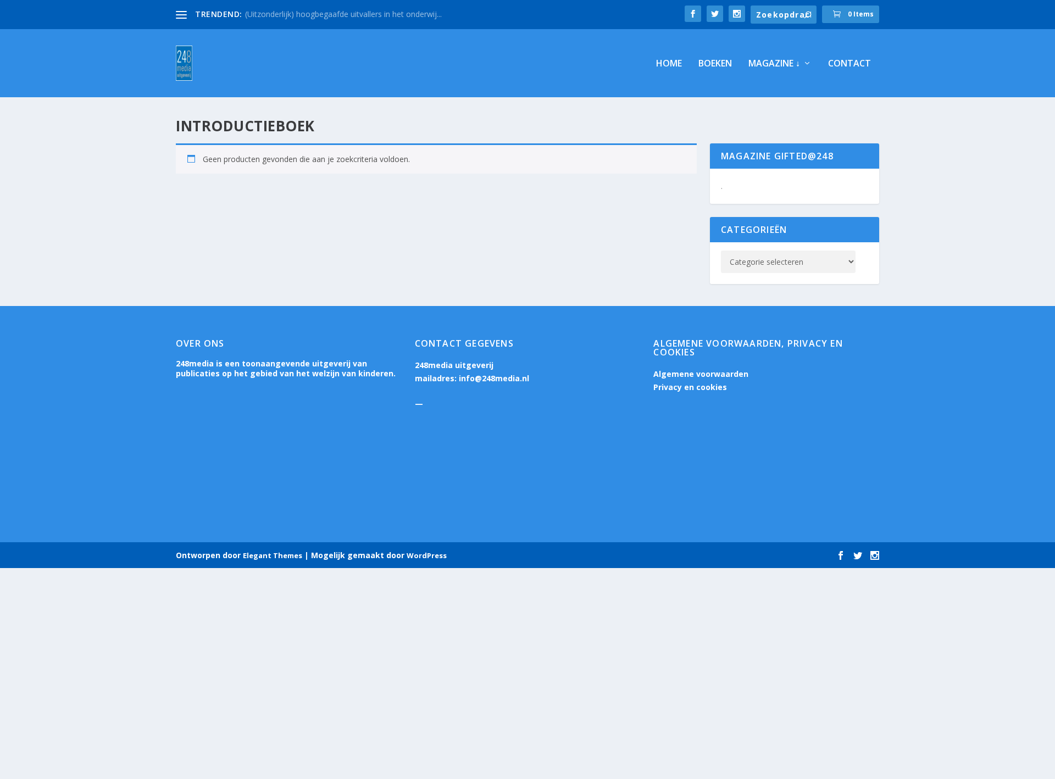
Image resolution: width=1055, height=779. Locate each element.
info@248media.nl (494, 378)
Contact (849, 64)
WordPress (427, 555)
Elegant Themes (272, 555)
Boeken (715, 64)
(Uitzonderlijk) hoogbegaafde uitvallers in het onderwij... (343, 14)
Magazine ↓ (774, 64)
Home (669, 64)
